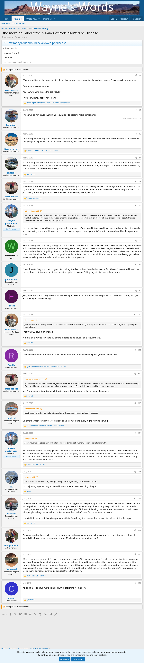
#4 (140, 158)
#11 (139, 350)
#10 (139, 314)
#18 (139, 554)
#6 (140, 205)
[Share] (136, 75)
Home (6, 18)
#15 (139, 471)
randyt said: (29, 438)
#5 (140, 181)
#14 (139, 433)
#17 (139, 530)
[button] (39, 18)
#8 (140, 264)
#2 (140, 110)
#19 (139, 583)
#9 (140, 291)
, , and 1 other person (48, 103)
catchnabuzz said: (31, 211)
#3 (140, 134)
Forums (18, 18)
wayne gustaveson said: (34, 379)
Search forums (19, 23)
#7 (140, 240)
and (34, 198)
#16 (139, 498)
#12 (139, 374)
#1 (140, 75)
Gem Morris (9, 37)
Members (47, 18)
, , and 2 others (42, 150)
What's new (31, 18)
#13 (139, 403)
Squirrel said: (29, 477)
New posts (5, 23)
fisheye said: (29, 320)
